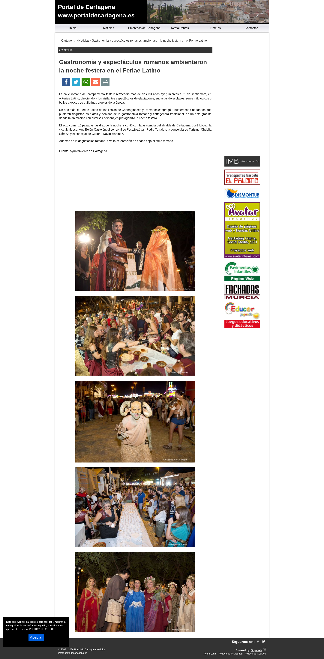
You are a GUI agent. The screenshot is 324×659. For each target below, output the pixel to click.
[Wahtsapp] (86, 82)
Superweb (256, 650)
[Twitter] (76, 82)
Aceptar (36, 637)
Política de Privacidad (230, 653)
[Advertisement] (135, 182)
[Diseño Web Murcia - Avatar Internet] (264, 650)
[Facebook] (66, 82)
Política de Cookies (255, 653)
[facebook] (258, 642)
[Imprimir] (105, 82)
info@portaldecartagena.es (72, 653)
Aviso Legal (210, 653)
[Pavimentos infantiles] (242, 280)
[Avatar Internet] (242, 257)
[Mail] (95, 82)
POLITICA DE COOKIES (42, 629)
